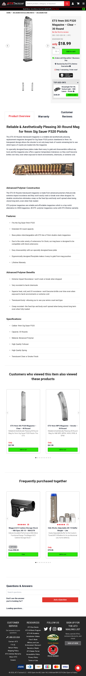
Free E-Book (33, 639)
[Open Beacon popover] (78, 668)
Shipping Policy (13, 651)
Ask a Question (60, 600)
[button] (35, 457)
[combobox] (48, 3)
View (23, 554)
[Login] (72, 3)
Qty (53, 48)
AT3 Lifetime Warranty (13, 654)
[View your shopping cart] (78, 3)
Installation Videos (33, 636)
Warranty (43, 116)
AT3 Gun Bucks (33, 627)
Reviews (67, 114)
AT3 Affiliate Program (33, 630)
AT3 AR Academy (33, 633)
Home (8, 12)
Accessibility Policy (33, 654)
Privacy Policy (33, 657)
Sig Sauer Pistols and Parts (23, 12)
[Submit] (67, 3)
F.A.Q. (13, 645)
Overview (19, 116)
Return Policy (13, 648)
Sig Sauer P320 (41, 12)
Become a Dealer (33, 648)
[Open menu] (83, 3)
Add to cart (70, 51)
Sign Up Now (73, 643)
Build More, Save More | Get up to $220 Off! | (41, 9)
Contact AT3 (13, 641)
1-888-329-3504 (14, 637)
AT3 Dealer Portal (33, 651)
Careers (13, 660)
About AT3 (13, 657)
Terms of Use (33, 660)
